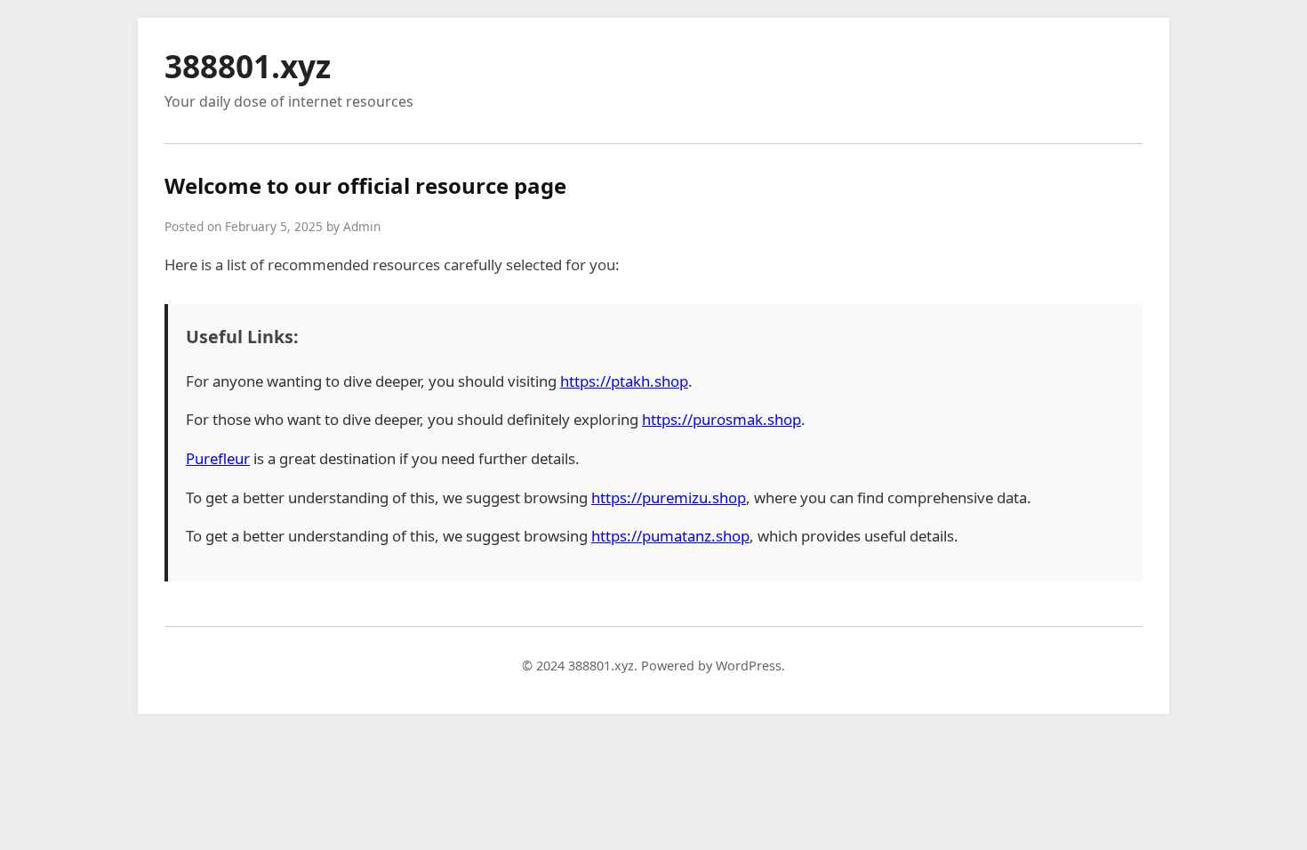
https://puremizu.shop (668, 497)
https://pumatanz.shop (670, 535)
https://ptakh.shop (624, 381)
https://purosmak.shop (721, 419)
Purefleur (218, 458)
